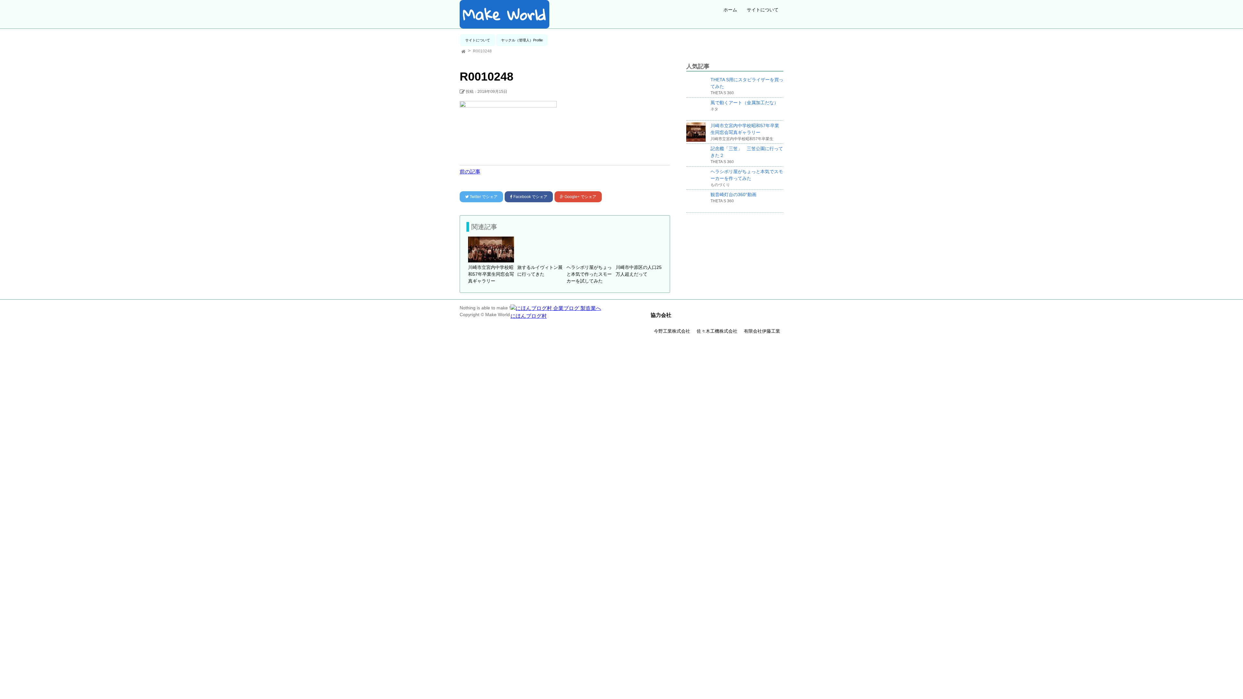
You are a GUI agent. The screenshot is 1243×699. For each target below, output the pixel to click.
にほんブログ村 (528, 316)
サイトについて (762, 9)
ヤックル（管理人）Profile (522, 40)
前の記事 (470, 171)
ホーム (730, 9)
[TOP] (463, 51)
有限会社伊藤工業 (762, 331)
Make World (504, 14)
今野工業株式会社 (672, 331)
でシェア (484, 196)
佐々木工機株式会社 (717, 331)
